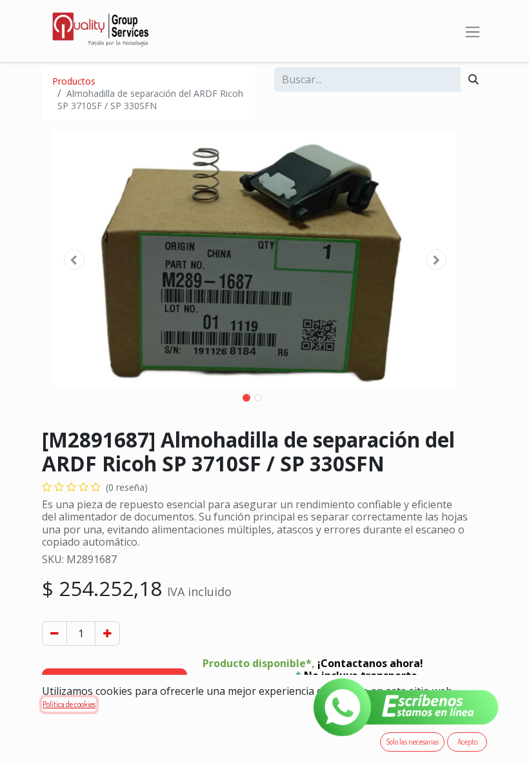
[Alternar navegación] (472, 30)
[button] (74, 259)
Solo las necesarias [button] (412, 742)
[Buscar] (473, 79)
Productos (73, 81)
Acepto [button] (467, 742)
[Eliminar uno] (54, 633)
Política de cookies (69, 704)
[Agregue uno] (107, 633)
